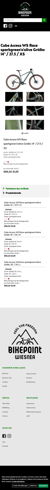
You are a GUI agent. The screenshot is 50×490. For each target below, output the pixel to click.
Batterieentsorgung (34, 412)
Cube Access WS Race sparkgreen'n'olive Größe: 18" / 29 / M (22, 233)
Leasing (5, 412)
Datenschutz (31, 408)
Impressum (30, 404)
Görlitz (4, 386)
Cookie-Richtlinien (18, 482)
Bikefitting (6, 408)
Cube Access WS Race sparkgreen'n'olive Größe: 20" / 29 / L (22, 263)
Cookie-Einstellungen (20, 486)
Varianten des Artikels (17, 188)
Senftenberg (30, 382)
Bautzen (5, 373)
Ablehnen (33, 486)
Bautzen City (7, 378)
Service (4, 416)
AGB (28, 416)
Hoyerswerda (31, 374)
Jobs (3, 442)
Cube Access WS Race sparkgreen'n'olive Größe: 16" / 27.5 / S (22, 204)
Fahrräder (6, 404)
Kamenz (29, 378)
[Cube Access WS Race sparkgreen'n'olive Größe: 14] (14, 97)
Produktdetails (13, 193)
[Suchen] (44, 20)
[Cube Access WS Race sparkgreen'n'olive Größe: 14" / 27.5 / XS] (25, 77)
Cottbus (5, 382)
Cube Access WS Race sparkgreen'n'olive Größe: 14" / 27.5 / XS (23, 50)
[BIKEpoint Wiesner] (25, 9)
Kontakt (5, 446)
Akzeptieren (43, 486)
